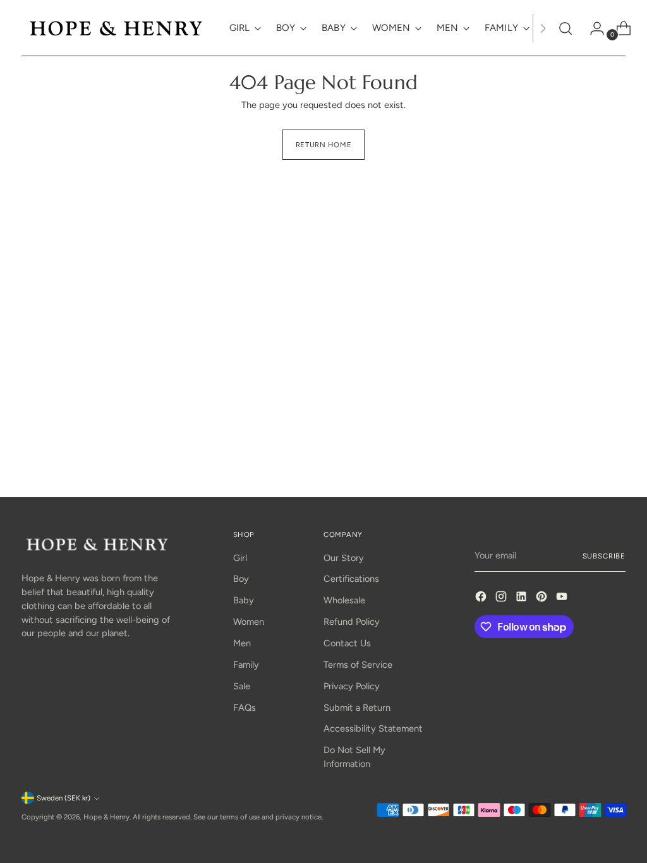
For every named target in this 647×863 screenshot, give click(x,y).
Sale (241, 686)
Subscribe (604, 556)
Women (248, 621)
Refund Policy (352, 621)
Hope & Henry (106, 816)
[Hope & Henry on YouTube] (563, 598)
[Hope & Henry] (116, 28)
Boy (241, 578)
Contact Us (347, 643)
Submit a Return (357, 707)
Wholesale (344, 600)
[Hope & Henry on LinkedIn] (522, 598)
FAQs (244, 707)
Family (246, 664)
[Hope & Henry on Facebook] (482, 598)
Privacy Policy (352, 686)
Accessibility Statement (373, 728)
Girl (240, 558)
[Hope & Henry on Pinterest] (542, 598)
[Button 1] (542, 28)
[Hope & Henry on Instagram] (502, 598)
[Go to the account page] (592, 28)
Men (242, 643)
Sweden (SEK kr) (63, 798)
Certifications (351, 578)
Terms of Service (358, 664)
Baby (243, 600)
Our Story (344, 558)
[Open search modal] (565, 28)
